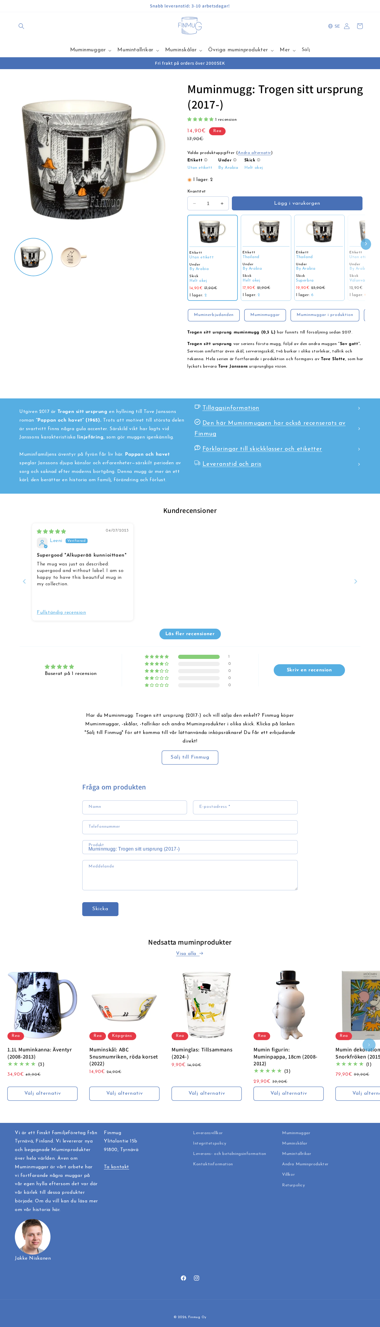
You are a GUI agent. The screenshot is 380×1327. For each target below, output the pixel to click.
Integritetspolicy (209, 1143)
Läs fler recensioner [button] (190, 634)
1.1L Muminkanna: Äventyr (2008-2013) (39, 1053)
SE (337, 26)
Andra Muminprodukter (305, 1164)
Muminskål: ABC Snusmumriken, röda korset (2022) (123, 1056)
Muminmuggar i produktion (325, 315)
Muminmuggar (265, 315)
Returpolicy (293, 1185)
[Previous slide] (24, 581)
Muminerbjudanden (214, 315)
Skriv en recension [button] (309, 670)
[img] (51, 532)
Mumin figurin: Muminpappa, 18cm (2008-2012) (286, 1056)
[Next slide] (355, 581)
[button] (21, 26)
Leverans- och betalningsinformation (229, 1154)
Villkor (288, 1174)
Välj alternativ (42, 1093)
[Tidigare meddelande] (16, 6)
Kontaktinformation (213, 1164)
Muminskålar (295, 1143)
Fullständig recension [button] (61, 612)
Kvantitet (196, 191)
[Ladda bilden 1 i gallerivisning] (33, 257)
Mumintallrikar (296, 1154)
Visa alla (187, 953)
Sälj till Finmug (190, 757)
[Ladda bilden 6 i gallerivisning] (73, 257)
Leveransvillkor (208, 1133)
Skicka (100, 908)
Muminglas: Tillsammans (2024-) (202, 1053)
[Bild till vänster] (11, 1044)
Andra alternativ (254, 153)
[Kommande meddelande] (363, 6)
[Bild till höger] (369, 1044)
